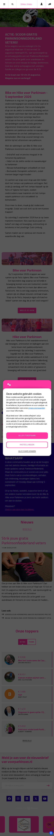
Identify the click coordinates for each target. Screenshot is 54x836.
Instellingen (27, 445)
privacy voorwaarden (36, 408)
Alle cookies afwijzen (27, 451)
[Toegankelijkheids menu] (51, 833)
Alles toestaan (27, 435)
